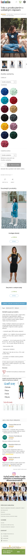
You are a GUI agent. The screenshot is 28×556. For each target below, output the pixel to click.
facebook (5, 540)
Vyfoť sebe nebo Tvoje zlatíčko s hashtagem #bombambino (14, 479)
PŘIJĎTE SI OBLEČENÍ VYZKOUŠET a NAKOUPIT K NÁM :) (12, 508)
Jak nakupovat (4, 510)
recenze (6, 358)
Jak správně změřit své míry (7, 524)
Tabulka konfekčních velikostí (7, 527)
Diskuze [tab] (17, 308)
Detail (14, 241)
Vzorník (2, 522)
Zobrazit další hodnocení (19, 469)
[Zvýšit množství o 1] (6, 164)
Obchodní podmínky (5, 514)
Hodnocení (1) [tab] (10, 308)
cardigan (8, 365)
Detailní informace (6, 175)
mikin (20, 363)
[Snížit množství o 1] (6, 166)
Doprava (3, 512)
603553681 (5, 536)
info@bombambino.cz (8, 533)
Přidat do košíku (15, 165)
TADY (9, 334)
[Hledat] (16, 1)
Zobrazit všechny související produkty (14, 303)
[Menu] (24, 1)
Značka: (8, 15)
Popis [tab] (3, 308)
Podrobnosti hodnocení (20, 14)
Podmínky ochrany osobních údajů (9, 516)
